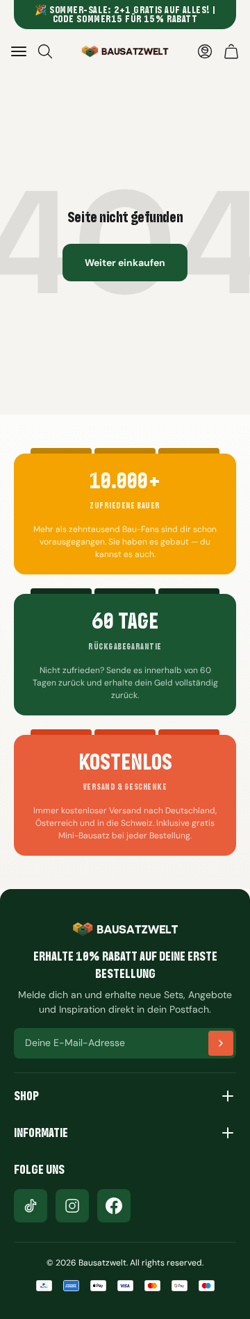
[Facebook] (114, 1205)
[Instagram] (72, 1205)
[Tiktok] (30, 1205)
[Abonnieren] (220, 1043)
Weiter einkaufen (125, 262)
